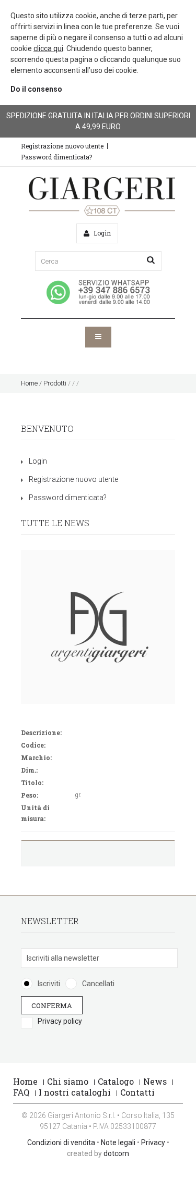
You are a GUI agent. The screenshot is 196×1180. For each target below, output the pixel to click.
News (155, 1081)
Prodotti (54, 383)
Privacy (153, 1142)
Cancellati (98, 983)
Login (38, 461)
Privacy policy (60, 1021)
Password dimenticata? (56, 157)
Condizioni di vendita (61, 1142)
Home (29, 383)
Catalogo (116, 1081)
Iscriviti (49, 983)
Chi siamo (67, 1081)
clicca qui (48, 48)
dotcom (116, 1153)
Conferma (51, 1005)
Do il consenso (36, 89)
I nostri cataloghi (75, 1092)
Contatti (137, 1092)
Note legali (118, 1142)
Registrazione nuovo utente (62, 146)
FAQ (21, 1092)
